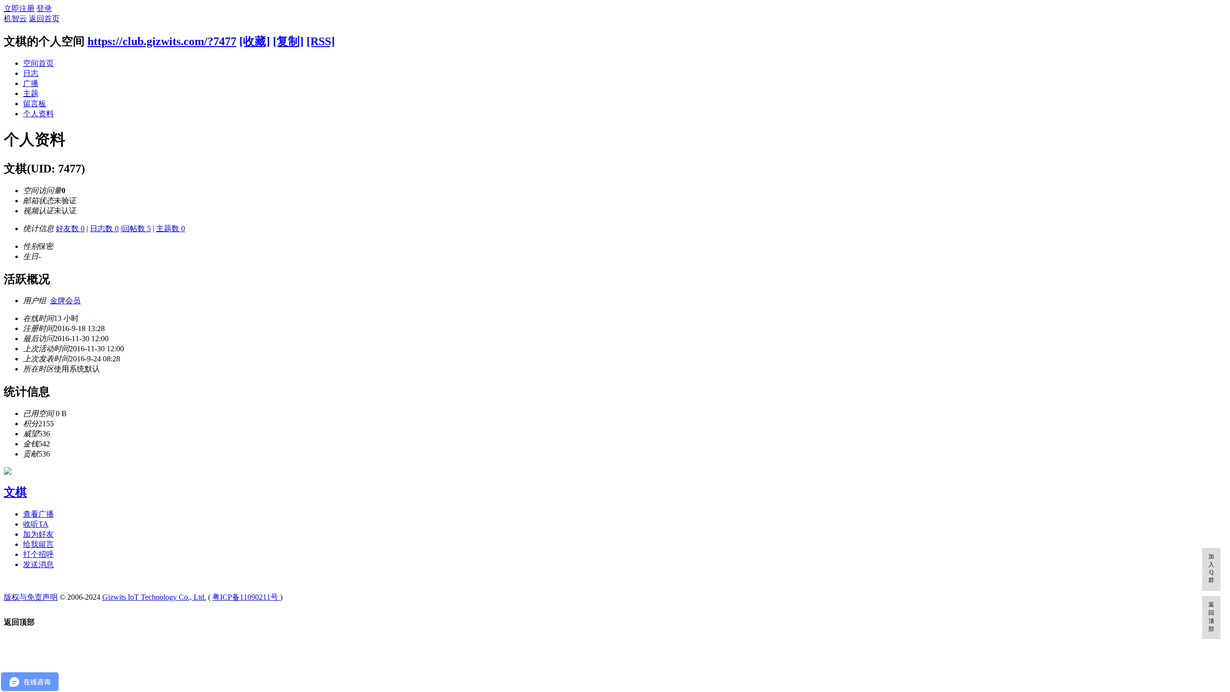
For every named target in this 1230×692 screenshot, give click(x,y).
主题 (30, 93)
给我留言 (38, 544)
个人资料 (38, 114)
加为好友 (38, 534)
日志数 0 (104, 228)
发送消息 (38, 564)
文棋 (15, 492)
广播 (30, 83)
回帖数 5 (136, 228)
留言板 (34, 103)
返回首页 (44, 18)
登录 (44, 8)
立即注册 (19, 8)
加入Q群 (1211, 568)
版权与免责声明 (31, 597)
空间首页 (38, 63)
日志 (30, 73)
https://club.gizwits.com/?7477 (161, 41)
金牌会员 (65, 301)
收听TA (36, 524)
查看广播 (38, 514)
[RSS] (321, 41)
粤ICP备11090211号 (246, 597)
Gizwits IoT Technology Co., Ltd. (154, 597)
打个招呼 (38, 554)
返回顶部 (1211, 616)
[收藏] (254, 41)
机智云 (15, 18)
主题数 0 (170, 228)
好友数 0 (70, 228)
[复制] (288, 41)
